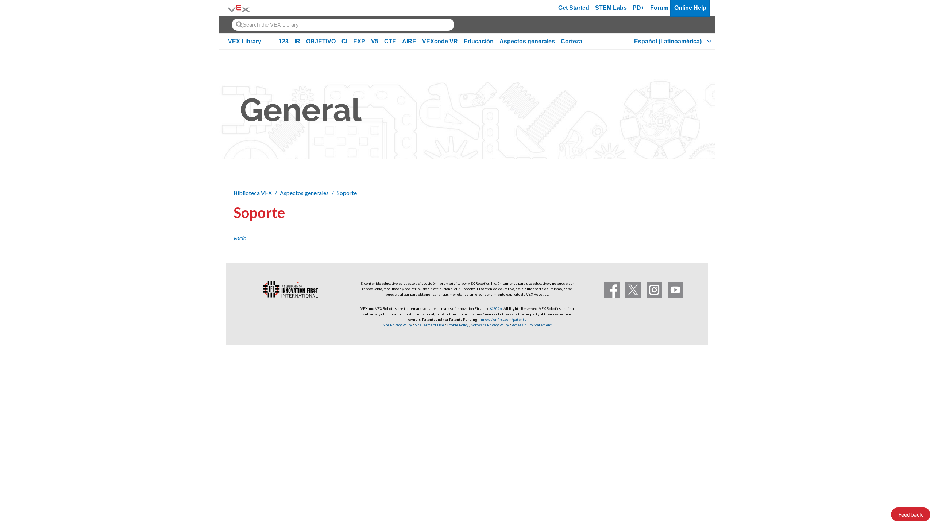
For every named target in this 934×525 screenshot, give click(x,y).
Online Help (690, 8)
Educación (479, 41)
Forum (659, 8)
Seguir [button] (682, 211)
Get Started (573, 8)
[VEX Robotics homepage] (238, 8)
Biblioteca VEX (253, 192)
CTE (390, 41)
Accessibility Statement (532, 325)
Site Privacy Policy (397, 325)
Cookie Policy (457, 325)
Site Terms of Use (429, 325)
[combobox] (343, 25)
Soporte (347, 192)
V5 (374, 41)
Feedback (910, 514)
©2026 (496, 308)
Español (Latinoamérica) (668, 41)
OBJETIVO (321, 41)
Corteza (571, 41)
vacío (240, 237)
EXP (359, 41)
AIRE (409, 41)
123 (284, 41)
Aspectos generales (527, 41)
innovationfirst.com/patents (503, 319)
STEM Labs (611, 8)
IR (297, 41)
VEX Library (244, 41)
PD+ (638, 8)
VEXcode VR (440, 41)
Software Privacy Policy (490, 325)
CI (344, 41)
